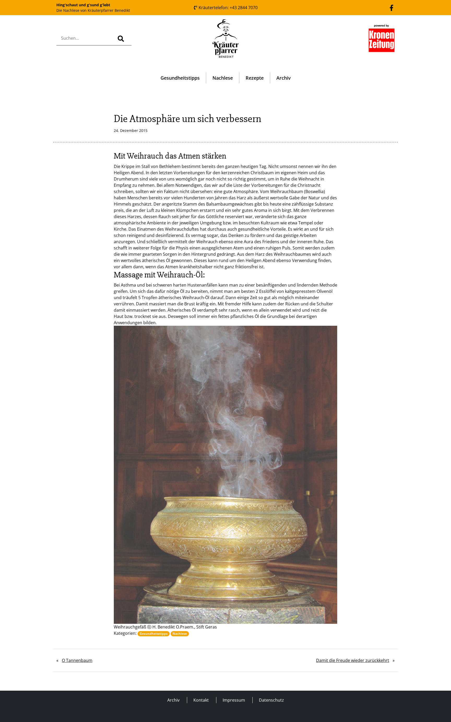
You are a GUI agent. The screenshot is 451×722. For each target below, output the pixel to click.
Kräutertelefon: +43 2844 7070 (228, 7)
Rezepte (255, 78)
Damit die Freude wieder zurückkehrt (352, 660)
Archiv (283, 78)
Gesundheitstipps (180, 78)
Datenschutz (271, 700)
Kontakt (201, 700)
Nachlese (222, 78)
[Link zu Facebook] (391, 7)
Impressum (234, 700)
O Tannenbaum (77, 660)
